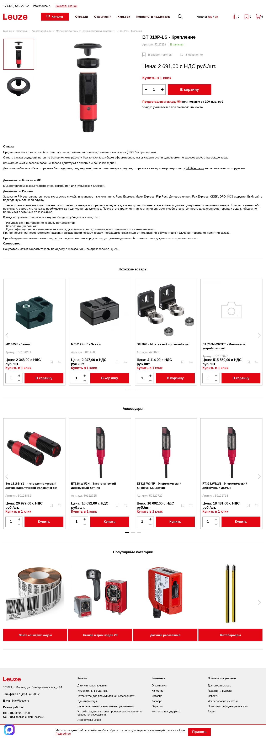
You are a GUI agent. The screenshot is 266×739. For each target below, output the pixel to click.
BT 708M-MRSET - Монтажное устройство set (223, 346)
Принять (199, 732)
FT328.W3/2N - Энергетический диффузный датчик (224, 485)
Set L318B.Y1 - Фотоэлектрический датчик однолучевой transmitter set (31, 485)
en (216, 16)
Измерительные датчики (93, 690)
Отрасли (81, 16)
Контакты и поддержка (153, 16)
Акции (211, 711)
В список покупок (159, 54)
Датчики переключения (92, 685)
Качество (157, 690)
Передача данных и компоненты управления (106, 706)
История (157, 695)
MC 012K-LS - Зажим (86, 344)
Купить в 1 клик (156, 78)
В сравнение (194, 54)
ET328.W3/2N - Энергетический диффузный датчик (93, 485)
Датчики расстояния (165, 635)
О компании (102, 16)
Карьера (124, 16)
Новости (213, 695)
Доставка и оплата (219, 685)
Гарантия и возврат (220, 690)
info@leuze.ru (42, 5)
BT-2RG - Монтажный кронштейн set (163, 344)
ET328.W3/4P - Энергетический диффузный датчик (159, 485)
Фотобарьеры (230, 635)
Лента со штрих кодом (35, 635)
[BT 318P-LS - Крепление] (88, 86)
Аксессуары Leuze (89, 719)
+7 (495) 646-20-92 (16, 5)
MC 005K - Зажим (17, 344)
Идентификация (87, 701)
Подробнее (63, 733)
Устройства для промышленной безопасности (106, 695)
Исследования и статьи (223, 701)
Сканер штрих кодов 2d (100, 635)
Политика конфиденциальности (228, 706)
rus (210, 16)
